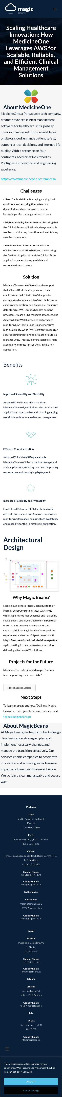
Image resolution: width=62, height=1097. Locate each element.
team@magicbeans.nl (31, 918)
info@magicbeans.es (31, 971)
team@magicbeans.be (31, 1005)
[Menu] (7, 1049)
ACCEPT (31, 1081)
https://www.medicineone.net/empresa (28, 179)
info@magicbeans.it (31, 1039)
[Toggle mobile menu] (55, 9)
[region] (31, 1077)
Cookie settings (31, 1090)
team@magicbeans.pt (17, 716)
